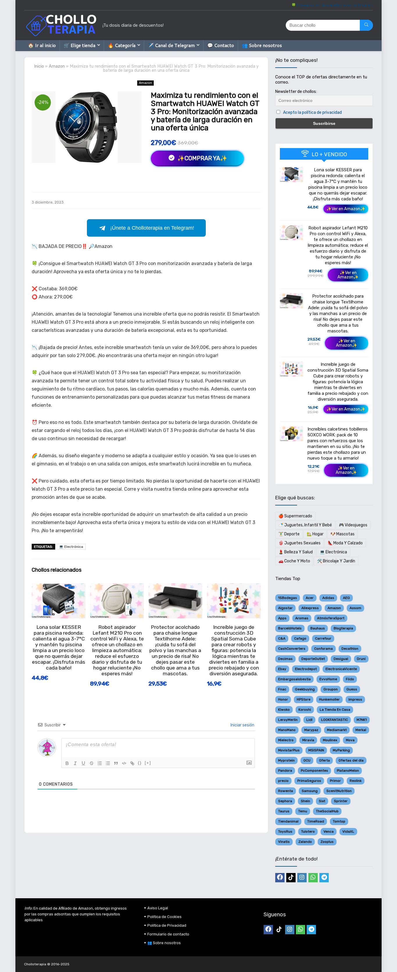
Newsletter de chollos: (296, 91)
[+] (148, 763)
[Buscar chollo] (366, 25)
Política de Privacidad (166, 925)
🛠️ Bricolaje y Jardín (336, 561)
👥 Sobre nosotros (262, 45)
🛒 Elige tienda (79, 45)
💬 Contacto (220, 45)
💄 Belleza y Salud (295, 552)
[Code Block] (124, 763)
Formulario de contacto (168, 934)
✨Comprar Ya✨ (201, 158)
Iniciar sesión (242, 725)
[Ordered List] (100, 763)
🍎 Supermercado (295, 516)
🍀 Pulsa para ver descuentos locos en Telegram (332, 5)
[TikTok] (291, 877)
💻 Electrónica (71, 547)
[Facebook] (280, 877)
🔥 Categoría (121, 45)
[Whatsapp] (313, 877)
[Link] (132, 763)
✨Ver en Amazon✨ (345, 208)
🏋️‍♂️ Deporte (289, 534)
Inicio (39, 66)
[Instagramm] (302, 877)
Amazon (57, 66)
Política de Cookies (164, 917)
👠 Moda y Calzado (345, 543)
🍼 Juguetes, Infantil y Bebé (305, 525)
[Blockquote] (116, 763)
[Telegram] (324, 877)
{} (140, 763)
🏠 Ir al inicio (42, 45)
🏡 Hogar (315, 534)
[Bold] (67, 763)
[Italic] (75, 763)
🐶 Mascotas (342, 534)
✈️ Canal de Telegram (171, 45)
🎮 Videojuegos (353, 525)
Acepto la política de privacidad (312, 112)
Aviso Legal (157, 908)
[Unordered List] (108, 763)
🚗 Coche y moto (294, 561)
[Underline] (83, 763)
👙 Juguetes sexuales (299, 543)
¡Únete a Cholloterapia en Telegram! (152, 228)
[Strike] (91, 763)
